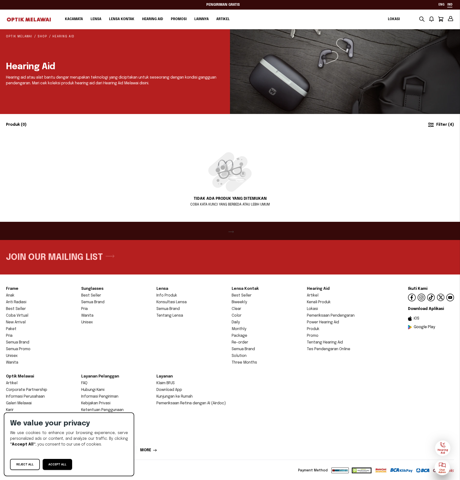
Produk (313, 329)
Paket (11, 329)
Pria (9, 336)
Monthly (239, 329)
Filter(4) (445, 125)
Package (239, 336)
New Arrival (16, 322)
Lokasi (394, 19)
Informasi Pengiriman (99, 396)
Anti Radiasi (16, 302)
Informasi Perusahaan (25, 396)
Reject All (25, 464)
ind (449, 4)
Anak (10, 295)
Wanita (12, 362)
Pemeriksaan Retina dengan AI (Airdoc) (191, 403)
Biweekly (239, 302)
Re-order (240, 342)
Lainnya (201, 19)
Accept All (57, 464)
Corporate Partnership (26, 390)
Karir (10, 410)
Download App (169, 390)
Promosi (179, 19)
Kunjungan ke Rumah (174, 396)
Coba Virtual (17, 316)
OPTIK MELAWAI (19, 36)
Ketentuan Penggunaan (102, 410)
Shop (42, 36)
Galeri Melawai (19, 403)
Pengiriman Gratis (223, 4)
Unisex (12, 356)
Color (237, 316)
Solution (239, 356)
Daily (236, 322)
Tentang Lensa (169, 316)
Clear (236, 309)
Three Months (244, 362)
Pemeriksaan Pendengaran (331, 316)
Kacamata (74, 19)
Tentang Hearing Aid (325, 342)
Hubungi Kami (92, 390)
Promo (312, 336)
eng (441, 4)
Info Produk (166, 295)
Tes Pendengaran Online (328, 349)
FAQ (84, 383)
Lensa (96, 19)
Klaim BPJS (165, 383)
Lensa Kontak (121, 19)
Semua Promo (18, 349)
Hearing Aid (152, 19)
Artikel (223, 19)
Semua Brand (17, 342)
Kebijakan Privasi (95, 403)
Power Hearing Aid (323, 322)
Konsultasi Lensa (171, 302)
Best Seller (16, 309)
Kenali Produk (319, 302)
